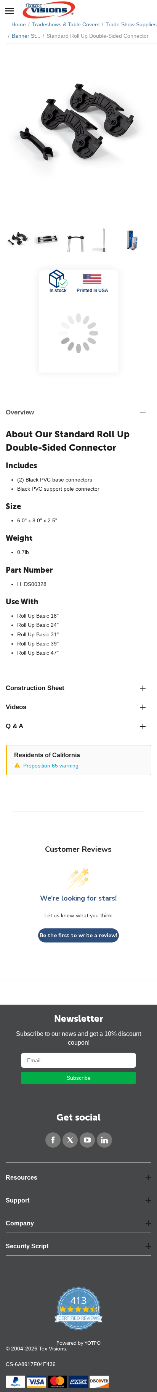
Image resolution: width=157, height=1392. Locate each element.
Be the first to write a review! (78, 935)
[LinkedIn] (104, 1140)
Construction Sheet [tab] (35, 688)
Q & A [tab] (14, 726)
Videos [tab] (16, 707)
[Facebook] (53, 1140)
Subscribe (79, 1078)
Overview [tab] (20, 412)
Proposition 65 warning (50, 766)
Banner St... (26, 36)
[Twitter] (70, 1140)
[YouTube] (87, 1140)
